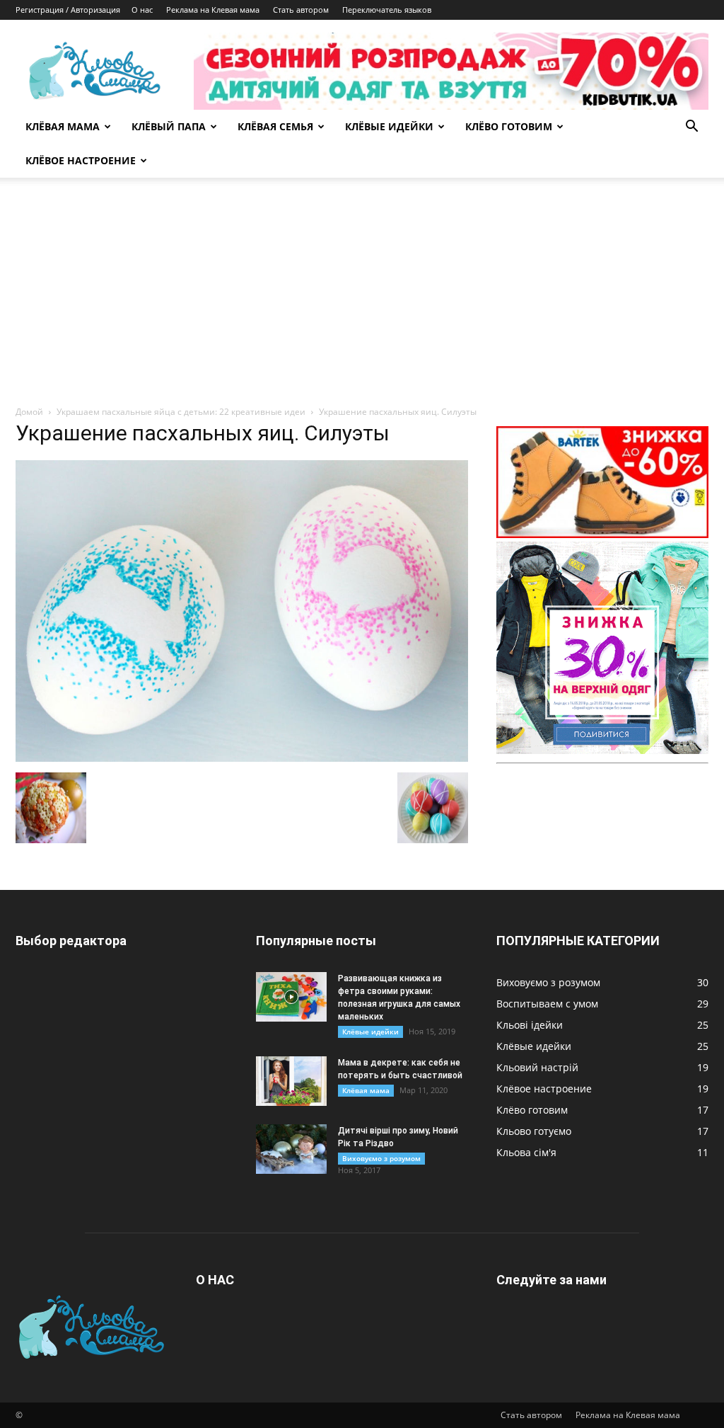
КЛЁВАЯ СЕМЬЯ (275, 126)
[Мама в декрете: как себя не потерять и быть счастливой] (291, 1081)
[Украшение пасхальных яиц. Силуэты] (242, 758)
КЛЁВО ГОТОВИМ (508, 126)
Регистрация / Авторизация (68, 9)
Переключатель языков (386, 9)
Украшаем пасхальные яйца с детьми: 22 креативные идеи (181, 412)
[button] (691, 128)
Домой (29, 412)
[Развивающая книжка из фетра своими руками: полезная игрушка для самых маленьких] (291, 997)
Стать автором (301, 9)
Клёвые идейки (370, 1031)
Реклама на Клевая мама (212, 9)
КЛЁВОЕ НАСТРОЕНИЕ (80, 160)
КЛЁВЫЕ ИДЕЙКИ (389, 126)
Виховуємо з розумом (381, 1158)
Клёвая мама (366, 1090)
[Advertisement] (362, 299)
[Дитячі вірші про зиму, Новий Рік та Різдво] (291, 1149)
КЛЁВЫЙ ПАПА (169, 126)
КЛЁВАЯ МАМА (62, 126)
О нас (142, 9)
